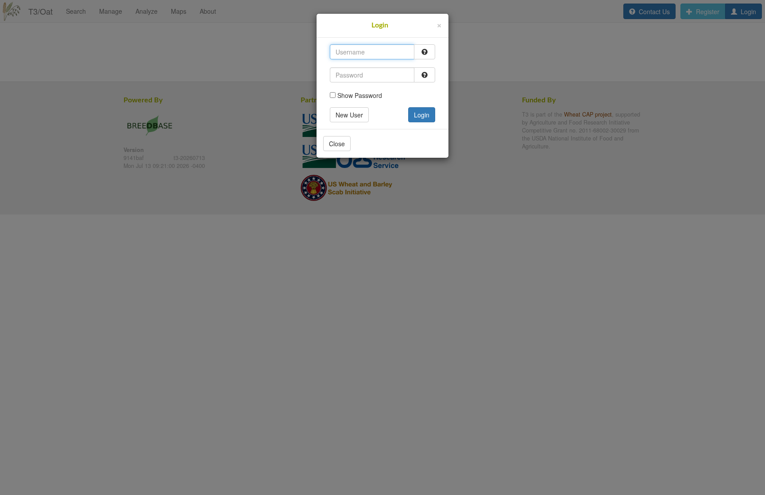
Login (421, 114)
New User (349, 114)
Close (337, 143)
